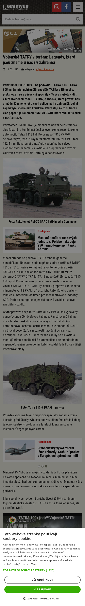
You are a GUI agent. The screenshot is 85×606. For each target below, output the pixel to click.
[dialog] (42, 567)
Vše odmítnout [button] (42, 580)
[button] (42, 570)
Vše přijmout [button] (43, 589)
